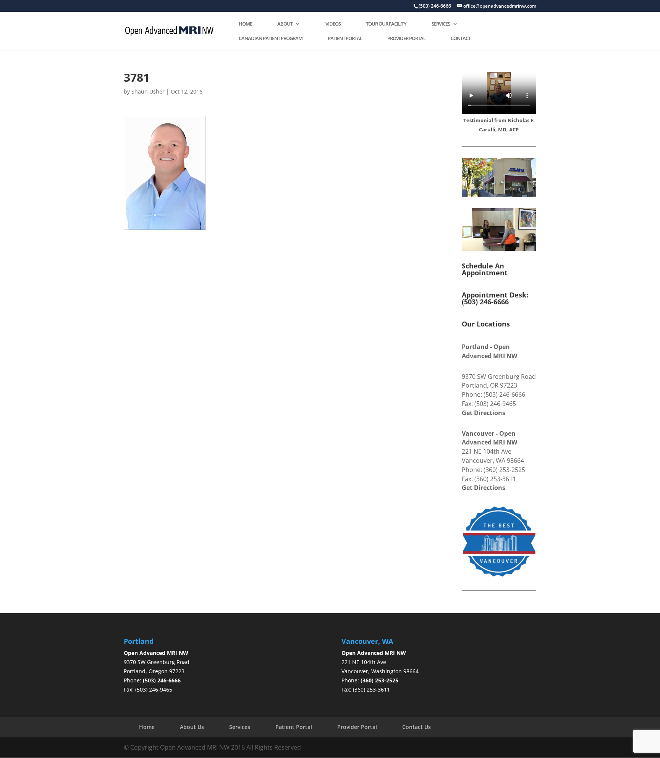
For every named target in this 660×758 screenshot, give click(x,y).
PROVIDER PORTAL (406, 39)
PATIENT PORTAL (345, 39)
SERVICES (441, 24)
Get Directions (483, 413)
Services (239, 727)
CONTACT (461, 39)
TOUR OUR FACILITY (386, 24)
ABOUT (285, 24)
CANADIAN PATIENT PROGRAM (270, 39)
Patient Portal (293, 727)
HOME (245, 24)
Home (147, 727)
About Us (192, 727)
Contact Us (416, 727)
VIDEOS (333, 24)
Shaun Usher (148, 91)
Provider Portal (357, 727)
